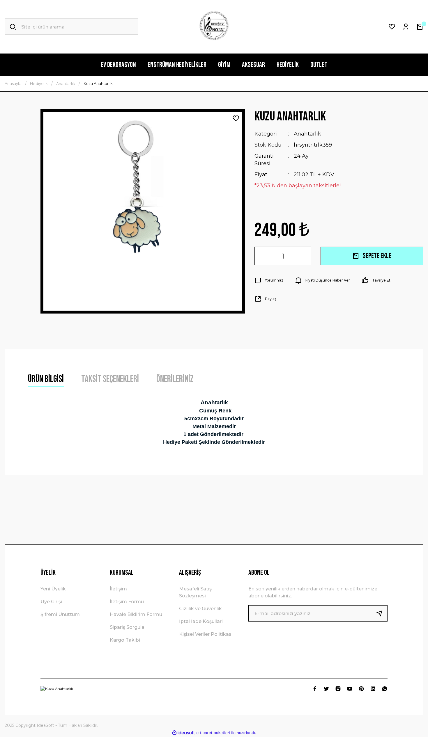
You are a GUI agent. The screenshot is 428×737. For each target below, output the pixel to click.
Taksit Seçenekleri (110, 379)
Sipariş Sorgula (127, 627)
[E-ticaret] (213, 733)
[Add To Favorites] (235, 118)
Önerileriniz (175, 379)
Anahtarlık (307, 134)
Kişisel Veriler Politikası (206, 634)
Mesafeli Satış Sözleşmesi (195, 592)
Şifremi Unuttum (60, 614)
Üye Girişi (51, 601)
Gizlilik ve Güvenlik (200, 608)
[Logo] (214, 27)
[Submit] (382, 613)
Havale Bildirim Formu (136, 614)
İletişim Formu (127, 601)
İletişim (118, 589)
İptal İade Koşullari (201, 621)
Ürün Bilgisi (46, 379)
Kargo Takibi (125, 640)
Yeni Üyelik (53, 589)
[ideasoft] (183, 733)
